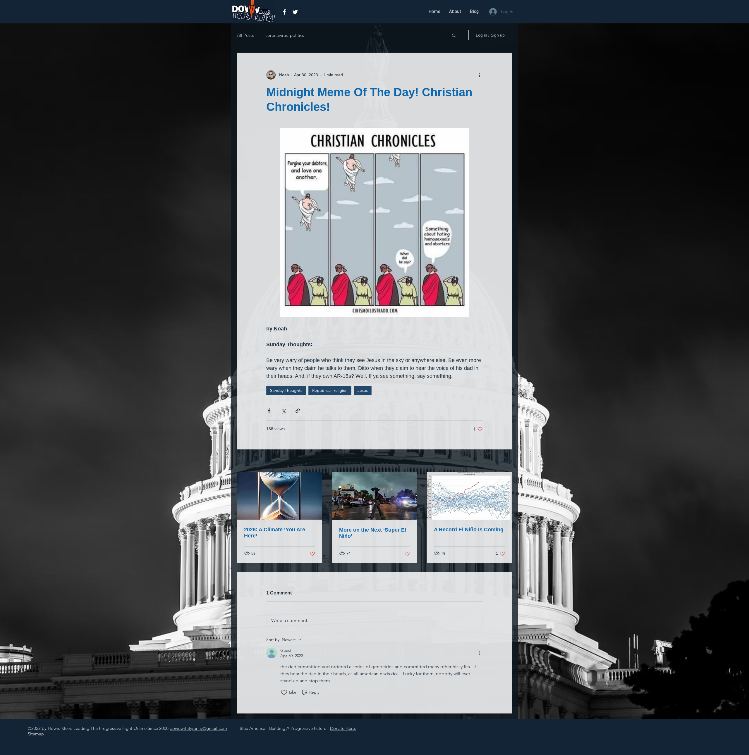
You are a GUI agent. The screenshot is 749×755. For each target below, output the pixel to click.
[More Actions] (479, 652)
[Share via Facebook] (269, 410)
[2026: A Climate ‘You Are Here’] (279, 496)
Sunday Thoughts (286, 390)
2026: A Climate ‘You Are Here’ (274, 533)
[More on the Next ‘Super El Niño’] (374, 496)
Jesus (363, 390)
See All (505, 461)
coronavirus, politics (284, 35)
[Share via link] (297, 410)
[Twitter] (295, 11)
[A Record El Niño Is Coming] (469, 496)
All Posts (245, 35)
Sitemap (36, 734)
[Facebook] (284, 11)
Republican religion (330, 390)
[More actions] (479, 74)
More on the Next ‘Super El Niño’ (372, 533)
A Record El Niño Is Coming (469, 529)
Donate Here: (343, 728)
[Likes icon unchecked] (284, 692)
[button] (454, 35)
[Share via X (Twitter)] (283, 410)
